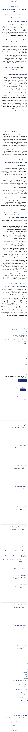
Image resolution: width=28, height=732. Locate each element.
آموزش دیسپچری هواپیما (20, 506)
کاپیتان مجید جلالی (16, 14)
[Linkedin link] (15, 323)
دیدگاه (25, 343)
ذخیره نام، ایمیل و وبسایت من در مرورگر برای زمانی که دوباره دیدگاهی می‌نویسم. (15, 377)
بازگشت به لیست (23, 331)
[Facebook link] (25, 323)
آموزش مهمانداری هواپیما (20, 486)
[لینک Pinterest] (18, 323)
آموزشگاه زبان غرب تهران (20, 568)
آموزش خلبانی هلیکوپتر (21, 465)
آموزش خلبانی (22, 445)
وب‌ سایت (25, 369)
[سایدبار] (26, 719)
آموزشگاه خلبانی (22, 425)
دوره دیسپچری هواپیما (15, 159)
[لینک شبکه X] (22, 323)
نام (26, 358)
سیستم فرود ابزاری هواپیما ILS (13, 283)
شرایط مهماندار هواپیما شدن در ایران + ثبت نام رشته (14, 555)
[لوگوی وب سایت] (14, 1)
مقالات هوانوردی (14, 6)
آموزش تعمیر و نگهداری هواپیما (19, 526)
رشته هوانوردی (16, 92)
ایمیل (25, 364)
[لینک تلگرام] (12, 323)
